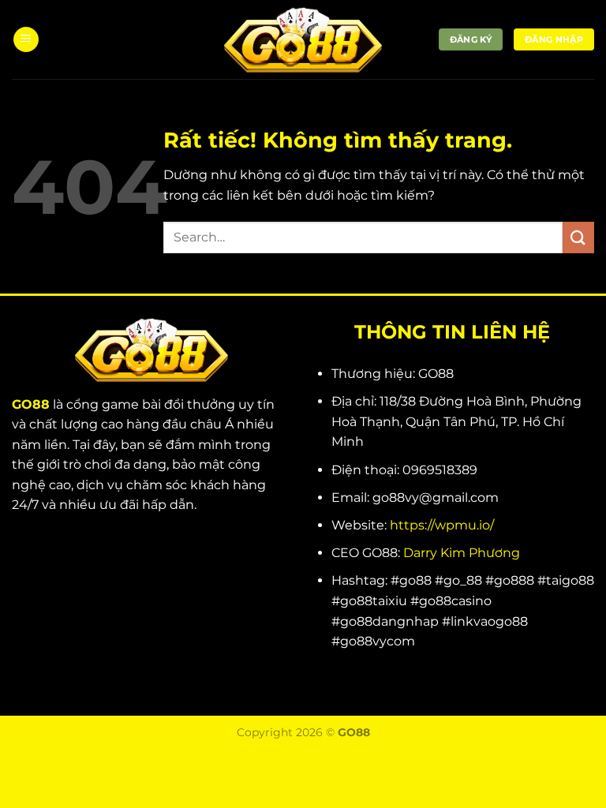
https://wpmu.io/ (442, 525)
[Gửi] (578, 237)
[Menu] (26, 40)
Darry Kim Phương (461, 552)
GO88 (31, 404)
